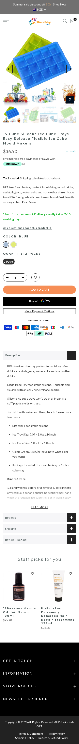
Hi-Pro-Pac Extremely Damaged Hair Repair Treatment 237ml (57, 616)
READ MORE (39, 507)
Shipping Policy (24, 738)
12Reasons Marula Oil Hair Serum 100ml (19, 612)
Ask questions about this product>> (27, 228)
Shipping (25, 178)
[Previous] (9, 69)
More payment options (39, 311)
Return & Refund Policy (53, 738)
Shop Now (59, 4)
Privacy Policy (56, 733)
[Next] (70, 69)
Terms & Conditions (31, 733)
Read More (28, 202)
